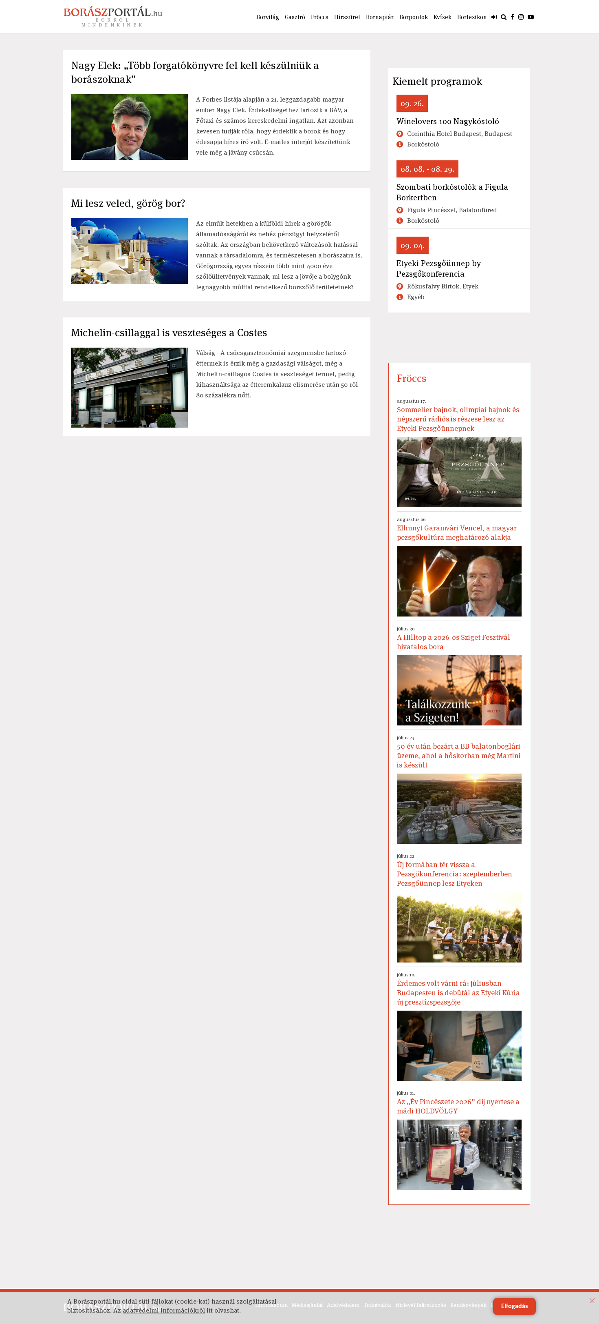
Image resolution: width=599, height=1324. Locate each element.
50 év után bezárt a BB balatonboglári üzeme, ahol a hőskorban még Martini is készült (459, 752)
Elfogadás (514, 1306)
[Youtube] (531, 16)
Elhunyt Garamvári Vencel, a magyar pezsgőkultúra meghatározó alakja (457, 529)
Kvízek (442, 17)
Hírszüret (347, 17)
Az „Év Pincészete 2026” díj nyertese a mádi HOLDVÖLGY (458, 1103)
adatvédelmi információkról (164, 1310)
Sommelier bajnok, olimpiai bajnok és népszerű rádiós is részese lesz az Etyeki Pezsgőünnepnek (458, 415)
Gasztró (295, 17)
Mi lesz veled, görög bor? (128, 203)
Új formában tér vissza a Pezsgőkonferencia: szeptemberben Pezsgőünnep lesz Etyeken (454, 870)
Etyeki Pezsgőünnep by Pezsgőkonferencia (438, 268)
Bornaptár (380, 17)
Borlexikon (472, 17)
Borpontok (413, 17)
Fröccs (319, 17)
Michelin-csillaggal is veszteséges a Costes (169, 332)
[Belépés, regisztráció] (494, 16)
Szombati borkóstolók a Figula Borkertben (452, 192)
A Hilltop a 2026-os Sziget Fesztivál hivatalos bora (453, 638)
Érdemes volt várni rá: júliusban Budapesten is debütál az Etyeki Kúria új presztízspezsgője (458, 989)
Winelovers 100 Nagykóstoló (447, 121)
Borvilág (267, 17)
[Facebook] (512, 16)
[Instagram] (521, 16)
